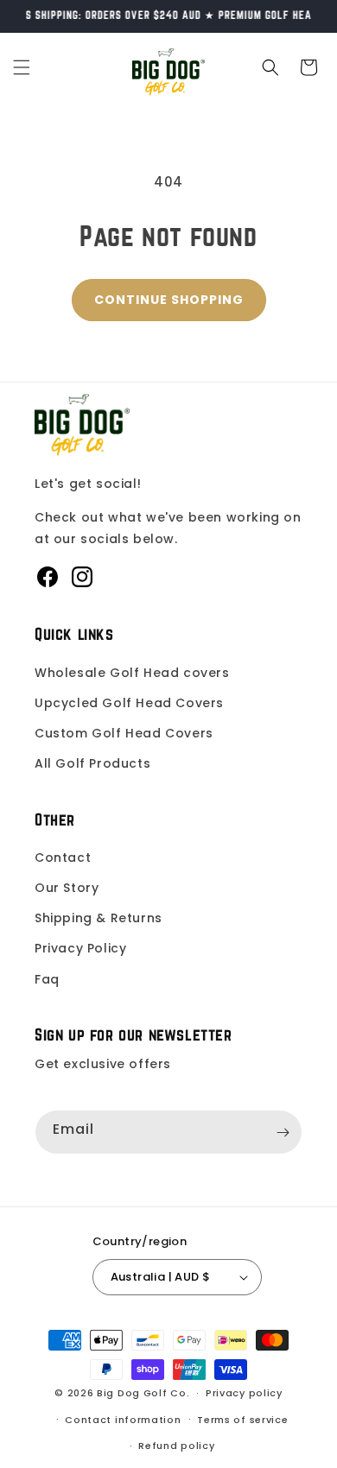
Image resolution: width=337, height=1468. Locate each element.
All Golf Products (92, 763)
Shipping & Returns (98, 918)
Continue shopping (169, 299)
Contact (63, 857)
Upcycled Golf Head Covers (129, 703)
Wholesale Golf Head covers (132, 672)
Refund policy (176, 1445)
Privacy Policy (80, 948)
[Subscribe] (283, 1132)
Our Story (67, 887)
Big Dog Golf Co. (143, 1393)
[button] (22, 67)
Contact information (123, 1420)
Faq (47, 979)
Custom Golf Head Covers (124, 733)
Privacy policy (244, 1393)
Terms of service (242, 1420)
